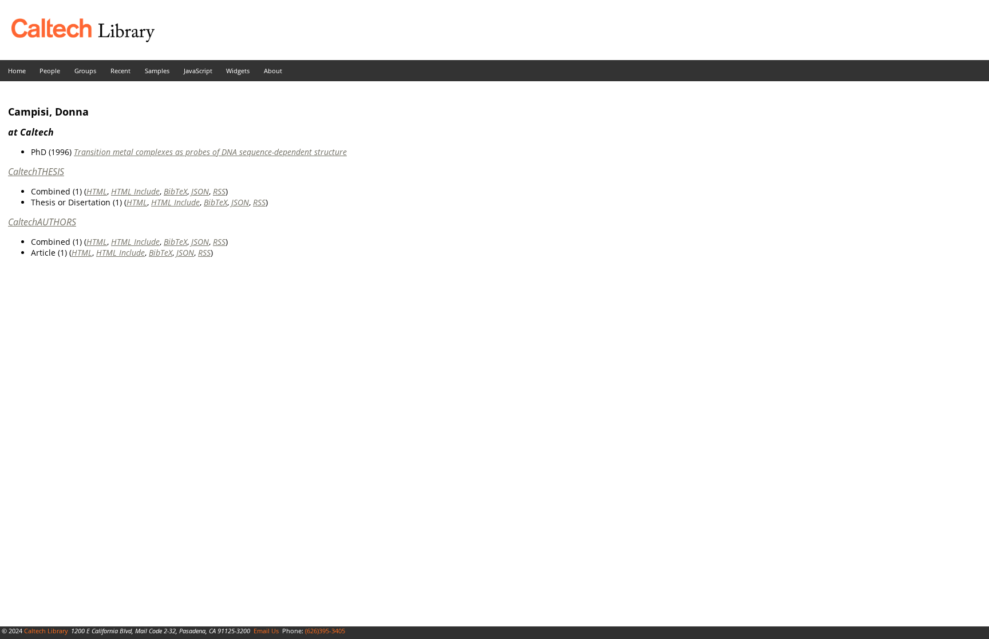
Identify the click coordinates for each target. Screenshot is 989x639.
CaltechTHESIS (36, 171)
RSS (219, 191)
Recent (120, 70)
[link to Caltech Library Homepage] (77, 39)
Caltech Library (46, 630)
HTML (96, 191)
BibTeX (175, 191)
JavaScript (198, 70)
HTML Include (135, 191)
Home (17, 70)
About (273, 70)
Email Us (266, 630)
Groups (85, 70)
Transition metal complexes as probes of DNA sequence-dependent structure (210, 151)
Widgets (238, 70)
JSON (200, 191)
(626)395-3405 (325, 630)
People (49, 70)
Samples (157, 70)
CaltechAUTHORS (42, 222)
